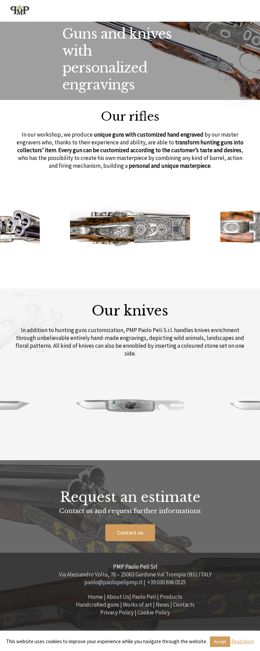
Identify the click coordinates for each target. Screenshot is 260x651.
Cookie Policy (153, 612)
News (162, 604)
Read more (242, 641)
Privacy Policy (117, 612)
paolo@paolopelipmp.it (113, 582)
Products (171, 597)
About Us (118, 597)
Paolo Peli (144, 597)
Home (95, 597)
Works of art (137, 604)
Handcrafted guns (98, 604)
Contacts (184, 604)
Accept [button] (220, 642)
